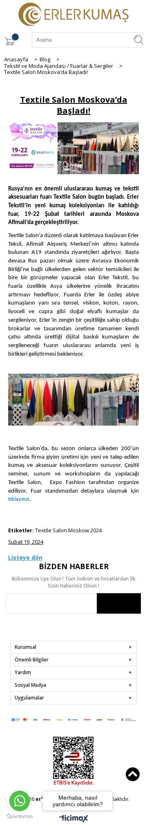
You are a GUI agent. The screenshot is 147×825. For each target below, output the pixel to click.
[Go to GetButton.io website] (20, 816)
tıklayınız (18, 499)
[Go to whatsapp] (19, 801)
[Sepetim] (9, 41)
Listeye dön (25, 557)
